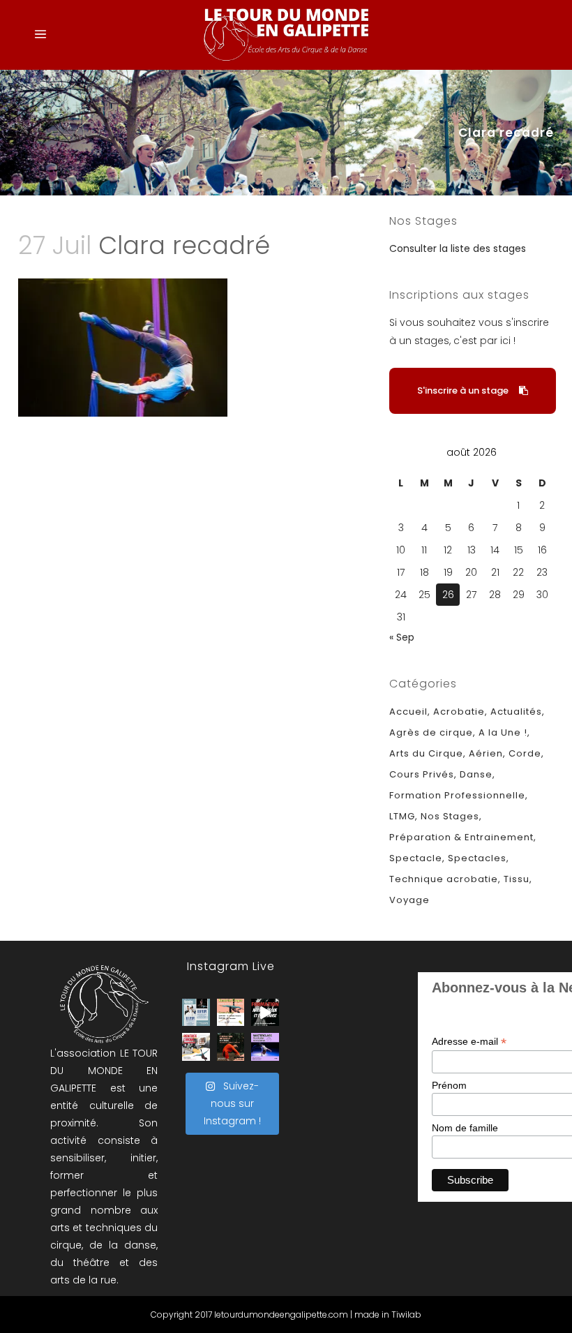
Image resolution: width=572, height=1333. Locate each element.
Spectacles (477, 858)
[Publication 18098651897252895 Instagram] (196, 1013)
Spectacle (415, 858)
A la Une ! (503, 732)
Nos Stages (450, 816)
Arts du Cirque (426, 753)
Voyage (409, 900)
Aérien (486, 753)
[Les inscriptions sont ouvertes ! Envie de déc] (196, 1047)
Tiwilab (406, 1314)
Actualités (516, 711)
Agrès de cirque (431, 732)
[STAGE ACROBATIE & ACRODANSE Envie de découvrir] (265, 1047)
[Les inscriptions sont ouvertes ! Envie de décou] (231, 1013)
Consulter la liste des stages (457, 248)
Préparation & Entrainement (461, 837)
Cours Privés (421, 774)
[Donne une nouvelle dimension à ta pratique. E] (265, 1013)
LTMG (402, 816)
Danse (476, 774)
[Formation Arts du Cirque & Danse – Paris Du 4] (231, 1047)
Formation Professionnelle (457, 795)
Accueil (408, 711)
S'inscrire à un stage (463, 390)
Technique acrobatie (443, 879)
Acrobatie (459, 711)
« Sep (401, 637)
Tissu (516, 879)
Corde (525, 753)
